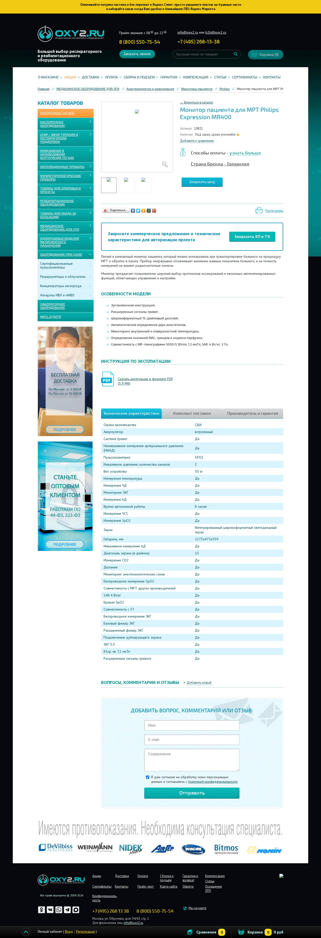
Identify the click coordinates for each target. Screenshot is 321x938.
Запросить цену (202, 182)
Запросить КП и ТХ (252, 236)
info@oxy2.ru (188, 32)
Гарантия (168, 77)
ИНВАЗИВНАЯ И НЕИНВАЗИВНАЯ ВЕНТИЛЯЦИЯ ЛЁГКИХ (57, 154)
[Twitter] (138, 210)
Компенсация (195, 77)
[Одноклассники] (143, 210)
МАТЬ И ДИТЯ (50, 317)
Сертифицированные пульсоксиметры (56, 265)
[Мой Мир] (148, 210)
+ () (199, 42)
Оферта (188, 886)
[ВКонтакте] (133, 210)
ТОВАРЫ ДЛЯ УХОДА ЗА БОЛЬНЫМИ (58, 215)
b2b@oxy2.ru (215, 32)
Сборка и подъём (139, 77)
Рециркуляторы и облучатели (63, 276)
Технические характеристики (131, 413)
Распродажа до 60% (57, 113)
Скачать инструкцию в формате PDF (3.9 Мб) (145, 381)
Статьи (220, 77)
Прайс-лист (145, 886)
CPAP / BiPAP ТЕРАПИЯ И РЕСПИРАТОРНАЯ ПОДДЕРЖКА (59, 138)
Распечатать (274, 211)
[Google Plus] (154, 210)
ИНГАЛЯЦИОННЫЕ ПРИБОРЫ (62, 167)
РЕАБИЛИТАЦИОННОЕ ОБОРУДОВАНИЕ (57, 203)
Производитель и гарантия (252, 413)
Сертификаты (244, 77)
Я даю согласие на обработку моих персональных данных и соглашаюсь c (194, 779)
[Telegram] (67, 912)
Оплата (111, 77)
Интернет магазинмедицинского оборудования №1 (71, 33)
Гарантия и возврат (190, 878)
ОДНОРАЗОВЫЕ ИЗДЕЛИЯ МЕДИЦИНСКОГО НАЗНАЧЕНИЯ (59, 242)
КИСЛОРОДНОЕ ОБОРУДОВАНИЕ (52, 124)
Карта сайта (168, 886)
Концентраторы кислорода (61, 286)
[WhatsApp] (59, 912)
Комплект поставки (192, 413)
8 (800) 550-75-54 (139, 42)
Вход (69, 931)
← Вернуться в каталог (196, 102)
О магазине (48, 77)
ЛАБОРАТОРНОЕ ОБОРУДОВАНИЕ (52, 306)
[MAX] (76, 912)
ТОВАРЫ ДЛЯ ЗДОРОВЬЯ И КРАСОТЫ (60, 190)
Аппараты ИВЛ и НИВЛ (57, 295)
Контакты (272, 77)
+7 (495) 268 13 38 (110, 911)
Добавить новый (199, 682)
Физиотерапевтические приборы (60, 178)
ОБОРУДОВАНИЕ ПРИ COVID (61, 255)
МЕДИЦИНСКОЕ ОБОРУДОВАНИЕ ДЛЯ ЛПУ (59, 228)
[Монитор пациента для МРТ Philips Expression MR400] (137, 137)
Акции (70, 77)
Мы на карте (197, 908)
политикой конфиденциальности (212, 781)
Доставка (90, 77)
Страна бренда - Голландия (220, 164)
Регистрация (85, 931)
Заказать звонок (137, 53)
